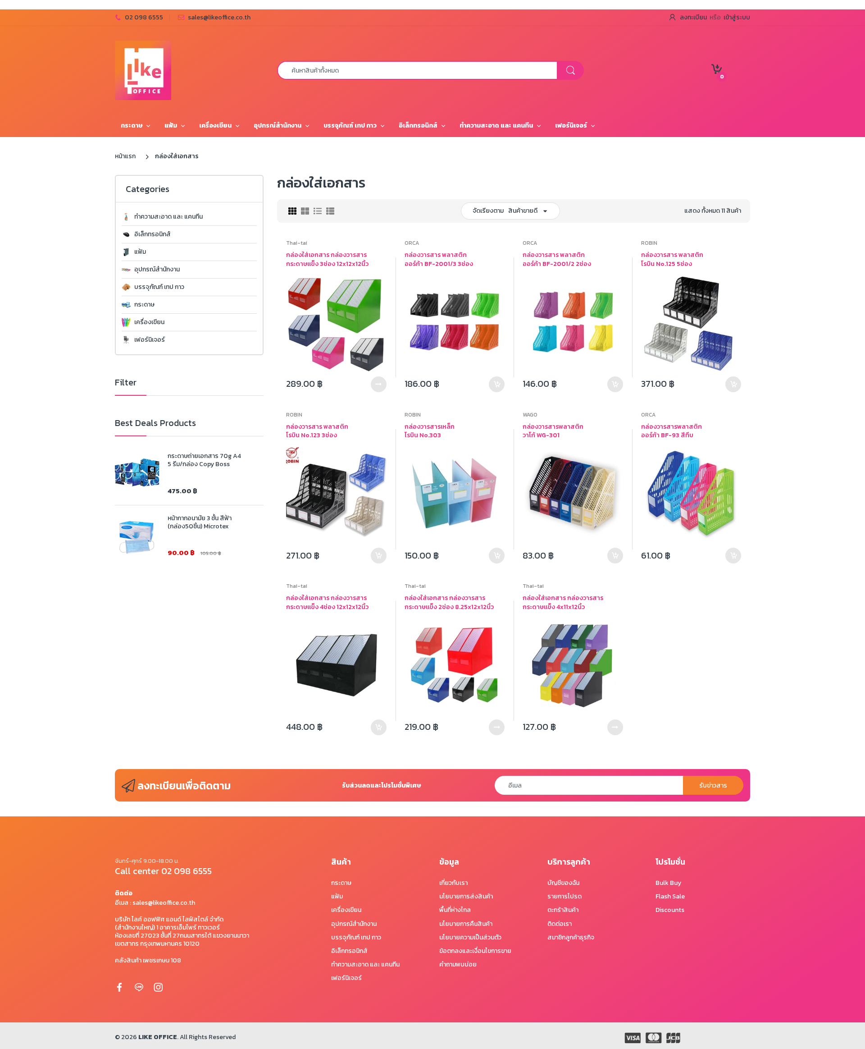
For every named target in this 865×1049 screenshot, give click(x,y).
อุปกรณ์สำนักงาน (157, 269)
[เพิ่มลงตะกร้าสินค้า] (497, 384)
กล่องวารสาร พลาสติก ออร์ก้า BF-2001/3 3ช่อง (439, 259)
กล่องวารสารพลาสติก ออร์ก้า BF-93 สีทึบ (671, 431)
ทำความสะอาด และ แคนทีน (168, 216)
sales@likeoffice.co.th (219, 17)
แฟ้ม (140, 252)
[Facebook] (119, 987)
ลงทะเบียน (693, 17)
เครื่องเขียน (149, 322)
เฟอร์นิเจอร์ (149, 339)
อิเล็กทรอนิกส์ (152, 234)
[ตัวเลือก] (379, 384)
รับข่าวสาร (713, 785)
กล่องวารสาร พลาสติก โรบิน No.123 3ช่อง (317, 431)
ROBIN (649, 243)
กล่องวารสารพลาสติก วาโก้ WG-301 (553, 431)
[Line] (138, 987)
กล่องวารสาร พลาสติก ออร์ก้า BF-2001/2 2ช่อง (557, 259)
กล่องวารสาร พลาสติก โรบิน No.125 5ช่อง (672, 259)
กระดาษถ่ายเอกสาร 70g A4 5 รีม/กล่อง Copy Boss (204, 460)
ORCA (412, 243)
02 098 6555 (144, 17)
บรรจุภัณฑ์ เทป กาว (159, 287)
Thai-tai (296, 243)
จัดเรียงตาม (488, 210)
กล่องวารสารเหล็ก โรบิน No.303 (430, 431)
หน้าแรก (125, 156)
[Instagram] (158, 987)
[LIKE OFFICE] (143, 69)
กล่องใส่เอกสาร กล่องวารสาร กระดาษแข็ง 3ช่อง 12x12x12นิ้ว (327, 259)
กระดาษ (144, 304)
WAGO (530, 415)
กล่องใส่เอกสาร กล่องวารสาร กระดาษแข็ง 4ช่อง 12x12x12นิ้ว (327, 602)
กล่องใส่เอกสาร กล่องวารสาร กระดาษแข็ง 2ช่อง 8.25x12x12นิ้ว (449, 602)
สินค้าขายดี (522, 210)
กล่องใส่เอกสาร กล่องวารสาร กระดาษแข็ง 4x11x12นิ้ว (563, 602)
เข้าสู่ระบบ (737, 17)
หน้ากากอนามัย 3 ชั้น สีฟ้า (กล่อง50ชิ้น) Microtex (200, 522)
